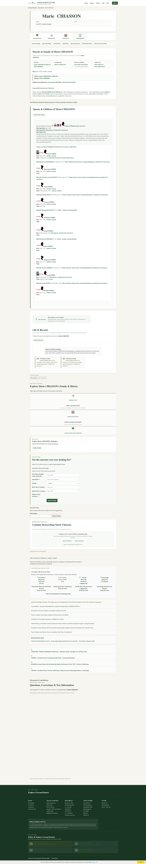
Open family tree (99, 64)
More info (94, 862)
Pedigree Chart (73, 400)
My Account (105, 803)
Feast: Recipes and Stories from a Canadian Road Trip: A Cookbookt (51, 632)
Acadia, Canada (46, 24)
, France (50, 279)
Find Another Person (87, 43)
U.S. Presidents (69, 813)
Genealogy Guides (88, 807)
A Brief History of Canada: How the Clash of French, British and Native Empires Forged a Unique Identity (62, 623)
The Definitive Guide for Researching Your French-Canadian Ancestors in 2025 (53, 102)
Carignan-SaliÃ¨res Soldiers (54, 809)
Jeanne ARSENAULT (47, 239)
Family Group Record (73, 416)
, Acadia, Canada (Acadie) (69, 210)
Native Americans (51, 803)
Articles (98, 3)
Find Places (31, 805)
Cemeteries (31, 807)
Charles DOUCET (47, 195)
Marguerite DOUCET (48, 210)
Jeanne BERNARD (38, 66)
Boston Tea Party (69, 803)
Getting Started (87, 809)
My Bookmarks (105, 805)
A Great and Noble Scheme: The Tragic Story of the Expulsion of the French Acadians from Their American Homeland (66, 602)
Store (107, 3)
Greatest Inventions (70, 815)
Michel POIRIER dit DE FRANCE (51, 92)
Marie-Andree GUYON (69, 82)
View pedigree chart (100, 66)
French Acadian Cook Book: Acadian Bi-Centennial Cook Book (49, 615)
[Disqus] (73, 714)
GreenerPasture (32, 8)
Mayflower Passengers (52, 813)
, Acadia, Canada (51, 156)
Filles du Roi (50, 805)
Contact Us (86, 815)
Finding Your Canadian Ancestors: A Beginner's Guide (47, 619)
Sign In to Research (67, 541)
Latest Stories (86, 803)
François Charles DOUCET (49, 177)
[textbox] (41, 516)
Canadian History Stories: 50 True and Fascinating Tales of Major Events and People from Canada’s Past (62, 628)
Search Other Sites (75, 43)
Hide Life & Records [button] (38, 340)
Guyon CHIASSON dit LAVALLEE (42, 64)
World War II (68, 811)
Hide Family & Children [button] (39, 114)
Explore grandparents (60, 64)
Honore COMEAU (47, 268)
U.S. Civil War (68, 807)
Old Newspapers (87, 805)
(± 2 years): (38, 487)
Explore (92, 3)
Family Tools (65, 43)
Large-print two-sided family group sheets (73, 424)
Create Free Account (79, 541)
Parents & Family (36, 43)
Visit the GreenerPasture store (40, 641)
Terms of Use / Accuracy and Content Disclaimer (39, 858)
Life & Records (56, 43)
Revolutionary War (69, 805)
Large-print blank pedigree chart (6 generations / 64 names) (73, 407)
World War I (68, 809)
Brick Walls (86, 811)
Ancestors (41, 8)
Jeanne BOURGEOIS (48, 162)
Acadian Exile (50, 811)
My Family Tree (32, 809)
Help (103, 3)
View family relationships (81, 64)
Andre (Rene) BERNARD (55, 82)
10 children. (106, 92)
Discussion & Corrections (100, 43)
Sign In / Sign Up (106, 807)
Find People (31, 803)
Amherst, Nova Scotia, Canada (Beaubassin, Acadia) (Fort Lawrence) (89, 162)
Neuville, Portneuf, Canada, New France (61, 158)
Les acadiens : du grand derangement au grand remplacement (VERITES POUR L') (55, 606)
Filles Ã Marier (50, 807)
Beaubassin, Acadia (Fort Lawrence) (57, 130)
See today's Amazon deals (87, 641)
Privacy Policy (54, 858)
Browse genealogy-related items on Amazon (64, 641)
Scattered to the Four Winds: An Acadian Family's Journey (48, 610)
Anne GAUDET (46, 283)
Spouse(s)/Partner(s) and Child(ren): (43, 88)
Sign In (115, 3)
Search (86, 3)
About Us (85, 813)
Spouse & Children (46, 43)
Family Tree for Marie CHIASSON (73, 433)
